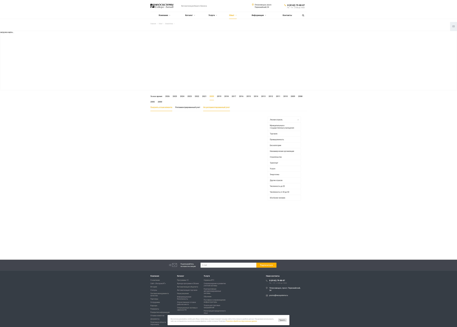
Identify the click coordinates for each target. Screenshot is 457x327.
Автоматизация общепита (187, 287)
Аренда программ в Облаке (188, 283)
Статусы (153, 290)
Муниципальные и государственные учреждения (282, 127)
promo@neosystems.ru (278, 295)
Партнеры (154, 299)
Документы (154, 319)
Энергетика (274, 174)
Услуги (212, 15)
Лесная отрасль (276, 120)
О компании (155, 280)
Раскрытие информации (160, 312)
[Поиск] (303, 15)
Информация (258, 15)
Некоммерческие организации (282, 151)
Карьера (153, 306)
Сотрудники (155, 302)
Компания (163, 15)
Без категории (275, 145)
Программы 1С (183, 280)
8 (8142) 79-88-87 (296, 5)
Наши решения (183, 293)
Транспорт (274, 163)
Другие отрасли (276, 180)
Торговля (273, 134)
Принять (282, 320)
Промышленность (277, 139)
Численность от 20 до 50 (279, 192)
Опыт (232, 15)
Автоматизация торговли (187, 290)
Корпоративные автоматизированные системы (212, 291)
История (153, 287)
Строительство (276, 157)
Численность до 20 (277, 186)
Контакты (287, 15)
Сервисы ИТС (209, 280)
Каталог (189, 15)
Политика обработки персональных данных (241, 321)
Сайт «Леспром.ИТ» (158, 283)
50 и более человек (277, 198)
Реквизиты (154, 309)
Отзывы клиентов (157, 316)
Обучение (207, 296)
